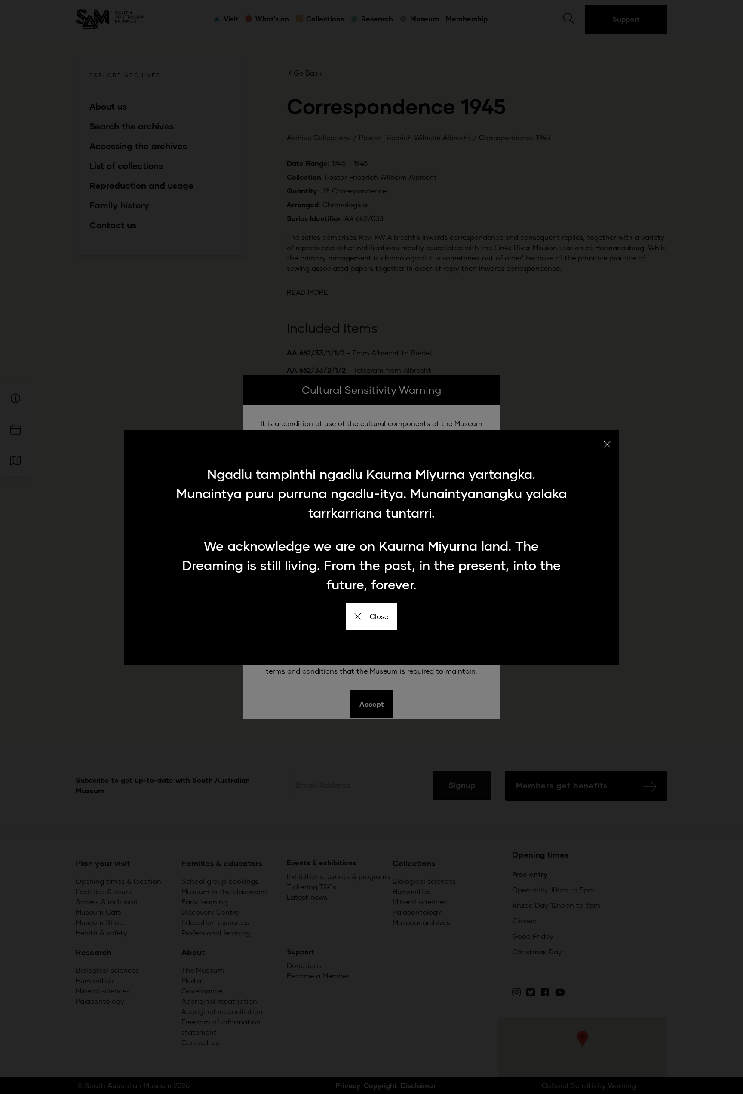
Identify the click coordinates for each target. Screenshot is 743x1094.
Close (379, 616)
